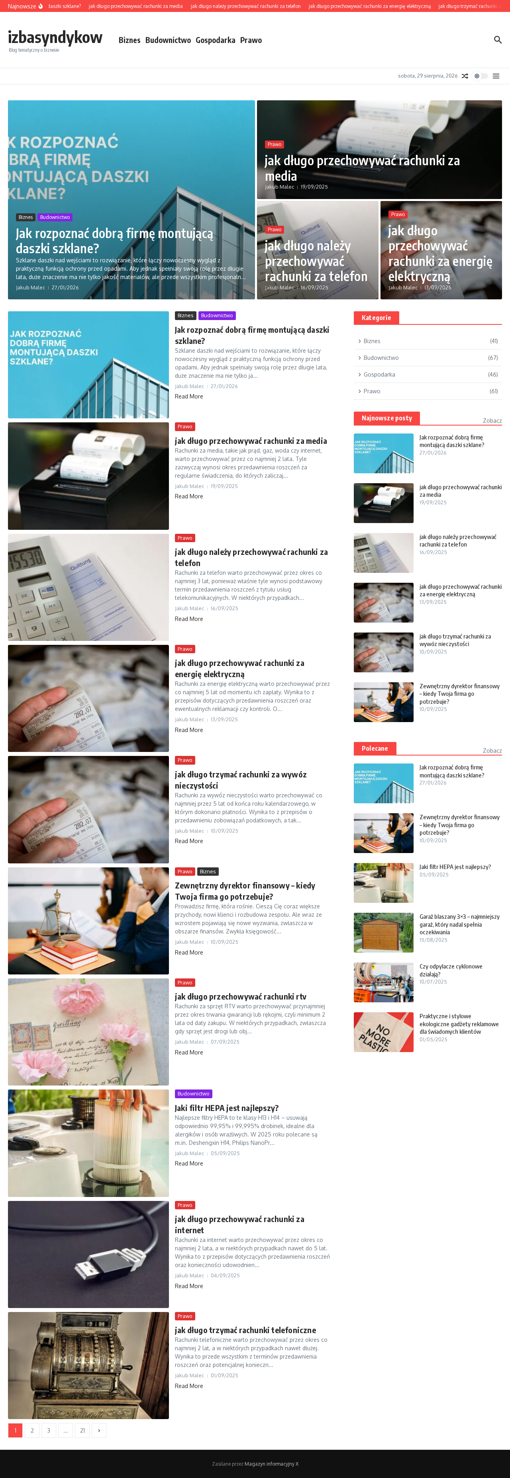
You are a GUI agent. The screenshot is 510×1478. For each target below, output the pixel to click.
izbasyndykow (55, 37)
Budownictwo (168, 40)
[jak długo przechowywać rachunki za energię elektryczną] (88, 698)
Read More (189, 396)
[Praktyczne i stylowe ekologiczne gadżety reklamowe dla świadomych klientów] (384, 1032)
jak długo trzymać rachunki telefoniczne (245, 1330)
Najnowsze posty (387, 418)
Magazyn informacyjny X (271, 1464)
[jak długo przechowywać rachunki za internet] (88, 1254)
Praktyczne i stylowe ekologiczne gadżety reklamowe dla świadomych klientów (459, 1023)
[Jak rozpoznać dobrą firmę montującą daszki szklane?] (88, 364)
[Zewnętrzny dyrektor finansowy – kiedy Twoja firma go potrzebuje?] (88, 920)
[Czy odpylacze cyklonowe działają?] (384, 982)
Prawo (251, 40)
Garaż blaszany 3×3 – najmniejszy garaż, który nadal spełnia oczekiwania (460, 924)
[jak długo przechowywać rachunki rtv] (88, 1032)
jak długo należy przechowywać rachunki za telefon (316, 260)
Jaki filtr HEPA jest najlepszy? (227, 1108)
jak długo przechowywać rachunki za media (362, 167)
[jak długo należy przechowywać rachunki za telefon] (88, 587)
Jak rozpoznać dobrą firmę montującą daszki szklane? (114, 240)
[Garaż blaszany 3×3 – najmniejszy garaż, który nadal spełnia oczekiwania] (384, 933)
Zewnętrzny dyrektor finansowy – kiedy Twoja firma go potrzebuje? (460, 693)
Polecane (375, 748)
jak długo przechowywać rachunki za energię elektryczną (440, 253)
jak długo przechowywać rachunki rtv (240, 996)
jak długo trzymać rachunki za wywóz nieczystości (455, 640)
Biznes (130, 40)
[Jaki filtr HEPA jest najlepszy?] (88, 1143)
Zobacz (492, 420)
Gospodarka (215, 40)
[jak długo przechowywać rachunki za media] (88, 475)
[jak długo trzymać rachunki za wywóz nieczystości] (88, 809)
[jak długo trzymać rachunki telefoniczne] (88, 1365)
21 (82, 1430)
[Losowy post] (465, 76)
